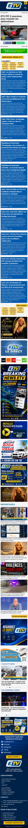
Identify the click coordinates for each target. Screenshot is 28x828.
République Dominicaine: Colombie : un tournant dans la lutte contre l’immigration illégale (13, 168)
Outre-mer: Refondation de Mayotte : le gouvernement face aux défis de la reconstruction (13, 285)
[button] (25, 2)
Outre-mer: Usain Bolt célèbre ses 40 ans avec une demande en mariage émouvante (13, 214)
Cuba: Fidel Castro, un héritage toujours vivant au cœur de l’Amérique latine (12, 121)
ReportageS (8, 504)
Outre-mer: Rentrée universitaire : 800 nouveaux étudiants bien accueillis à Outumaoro (13, 261)
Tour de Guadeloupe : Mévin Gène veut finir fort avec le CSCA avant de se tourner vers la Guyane (14, 683)
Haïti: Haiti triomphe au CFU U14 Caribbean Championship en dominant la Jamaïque (13, 191)
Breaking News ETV (12, 57)
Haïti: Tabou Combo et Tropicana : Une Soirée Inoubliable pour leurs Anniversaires (13, 99)
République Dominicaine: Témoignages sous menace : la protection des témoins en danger (13, 145)
